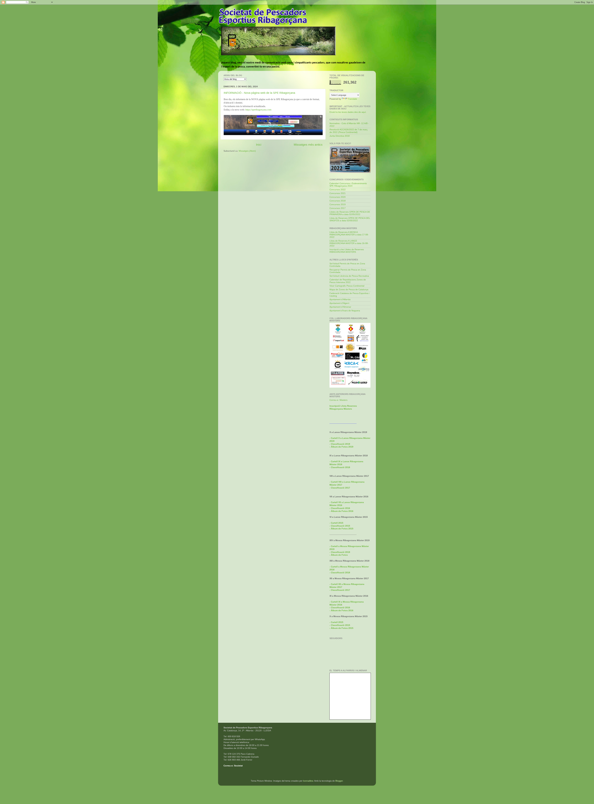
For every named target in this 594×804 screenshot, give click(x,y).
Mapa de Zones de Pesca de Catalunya (348, 289)
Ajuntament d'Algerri (339, 303)
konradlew (308, 781)
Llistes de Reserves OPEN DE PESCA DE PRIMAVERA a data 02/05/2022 (349, 213)
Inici (258, 144)
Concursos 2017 (337, 208)
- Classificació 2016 (339, 508)
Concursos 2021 (337, 193)
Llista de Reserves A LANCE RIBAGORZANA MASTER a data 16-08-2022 (348, 243)
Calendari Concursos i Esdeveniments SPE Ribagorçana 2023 (348, 184)
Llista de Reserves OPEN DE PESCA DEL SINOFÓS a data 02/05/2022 (349, 219)
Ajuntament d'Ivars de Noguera (344, 310)
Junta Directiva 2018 (339, 136)
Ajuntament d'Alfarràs (340, 299)
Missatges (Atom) (247, 151)
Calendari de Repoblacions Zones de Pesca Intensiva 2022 (347, 281)
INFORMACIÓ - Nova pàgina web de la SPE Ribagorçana (259, 92)
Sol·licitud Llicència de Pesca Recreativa (349, 276)
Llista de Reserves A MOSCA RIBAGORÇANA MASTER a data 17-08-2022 (349, 234)
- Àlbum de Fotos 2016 (341, 610)
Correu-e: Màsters (338, 400)
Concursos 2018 (337, 201)
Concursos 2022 (337, 189)
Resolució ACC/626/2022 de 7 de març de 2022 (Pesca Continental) (348, 130)
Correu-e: (228, 766)
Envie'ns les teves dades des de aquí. (347, 112)
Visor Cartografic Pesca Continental (346, 286)
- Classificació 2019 (339, 552)
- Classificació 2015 (339, 526)
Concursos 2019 (337, 204)
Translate (352, 99)
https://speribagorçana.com (258, 109)
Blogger (339, 781)
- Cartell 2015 (336, 523)
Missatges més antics (308, 144)
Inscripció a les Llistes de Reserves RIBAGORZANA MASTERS (346, 250)
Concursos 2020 (337, 197)
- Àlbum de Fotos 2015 (341, 528)
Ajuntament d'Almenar (340, 307)
